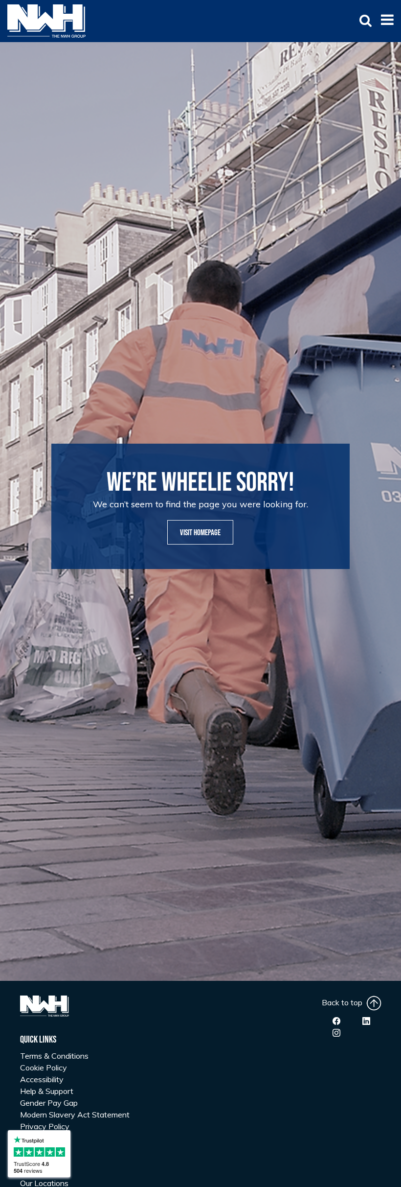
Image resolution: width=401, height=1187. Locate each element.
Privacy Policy (44, 1126)
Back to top (344, 1002)
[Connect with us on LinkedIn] (366, 1021)
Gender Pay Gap (49, 1103)
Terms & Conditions (54, 1056)
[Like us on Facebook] (336, 1021)
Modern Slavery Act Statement (75, 1114)
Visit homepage (200, 533)
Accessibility (42, 1079)
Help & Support (46, 1091)
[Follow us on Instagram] (336, 1033)
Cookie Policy (43, 1067)
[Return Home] (46, 20)
